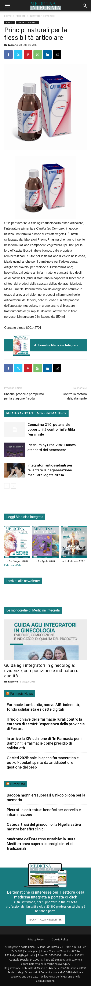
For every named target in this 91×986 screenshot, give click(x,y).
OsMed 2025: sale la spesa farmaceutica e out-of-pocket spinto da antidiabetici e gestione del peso (43, 762)
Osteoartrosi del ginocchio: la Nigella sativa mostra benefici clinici (44, 826)
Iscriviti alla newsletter (23, 581)
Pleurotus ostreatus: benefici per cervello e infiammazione (44, 812)
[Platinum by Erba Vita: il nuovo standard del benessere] (14, 450)
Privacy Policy (36, 939)
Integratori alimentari (42, 16)
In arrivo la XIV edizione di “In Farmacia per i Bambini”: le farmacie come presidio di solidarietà (44, 743)
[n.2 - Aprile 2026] (45, 543)
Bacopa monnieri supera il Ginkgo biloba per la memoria (46, 797)
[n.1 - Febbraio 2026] (74, 543)
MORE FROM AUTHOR (51, 413)
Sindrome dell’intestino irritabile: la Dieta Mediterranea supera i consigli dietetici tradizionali (41, 844)
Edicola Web (12, 565)
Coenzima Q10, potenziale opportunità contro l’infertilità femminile (51, 429)
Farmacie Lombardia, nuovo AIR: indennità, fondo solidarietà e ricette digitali (43, 707)
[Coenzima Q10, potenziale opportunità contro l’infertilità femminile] (14, 429)
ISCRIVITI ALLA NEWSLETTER (45, 919)
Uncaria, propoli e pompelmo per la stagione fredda (24, 396)
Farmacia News (21, 694)
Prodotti (21, 16)
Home (8, 16)
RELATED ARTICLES (19, 413)
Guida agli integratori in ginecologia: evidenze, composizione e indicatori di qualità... (42, 670)
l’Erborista (17, 784)
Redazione (11, 44)
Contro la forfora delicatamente (75, 396)
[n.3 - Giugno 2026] (21, 345)
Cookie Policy (60, 939)
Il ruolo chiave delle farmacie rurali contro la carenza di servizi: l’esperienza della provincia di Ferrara (46, 724)
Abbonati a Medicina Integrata (56, 345)
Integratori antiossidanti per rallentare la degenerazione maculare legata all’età (50, 470)
